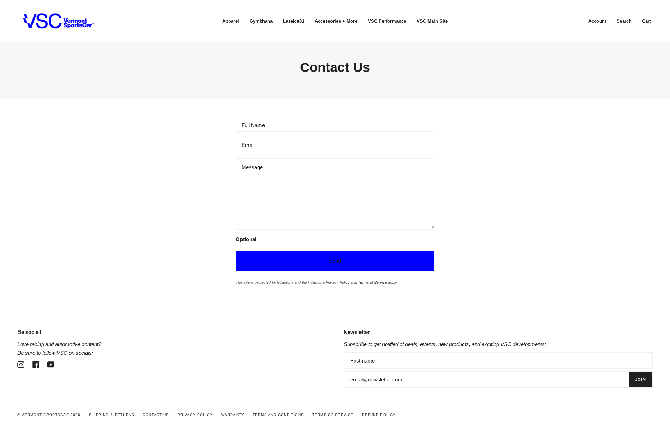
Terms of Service (372, 282)
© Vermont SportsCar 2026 (48, 415)
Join (640, 379)
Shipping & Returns (112, 415)
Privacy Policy (338, 282)
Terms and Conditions (278, 415)
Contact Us (156, 415)
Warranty (232, 415)
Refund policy (379, 415)
